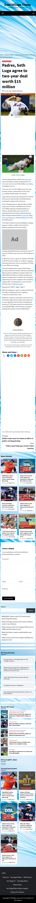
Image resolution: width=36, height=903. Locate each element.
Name (4, 581)
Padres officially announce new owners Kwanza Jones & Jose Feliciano (17, 623)
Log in (4, 873)
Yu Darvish (24, 215)
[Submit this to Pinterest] (18, 355)
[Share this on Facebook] (8, 355)
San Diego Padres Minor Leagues (25, 471)
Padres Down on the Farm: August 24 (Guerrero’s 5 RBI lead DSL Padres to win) (26, 478)
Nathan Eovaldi (17, 284)
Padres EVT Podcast (17, 892)
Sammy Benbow (17, 91)
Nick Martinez (23, 217)
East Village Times (17, 5)
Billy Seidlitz (11, 509)
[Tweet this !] (11, 355)
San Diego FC (12, 749)
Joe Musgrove (10, 217)
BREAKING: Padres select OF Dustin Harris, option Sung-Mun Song (8, 478)
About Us (6, 877)
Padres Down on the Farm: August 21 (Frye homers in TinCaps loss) (26, 533)
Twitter (3, 764)
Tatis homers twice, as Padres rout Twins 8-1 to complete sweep (9, 533)
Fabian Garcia (29, 799)
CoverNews (28, 898)
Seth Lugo (27, 179)
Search (3, 607)
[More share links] (28, 355)
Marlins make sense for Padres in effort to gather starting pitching (17, 438)
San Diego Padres (7, 61)
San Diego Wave (22, 881)
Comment (6, 559)
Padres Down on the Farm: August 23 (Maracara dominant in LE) (27, 506)
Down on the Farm (24, 466)
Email (20, 581)
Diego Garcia (11, 483)
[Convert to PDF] (25, 355)
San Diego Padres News (25, 788)
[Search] (33, 13)
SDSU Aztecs (27, 877)
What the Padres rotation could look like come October (8, 505)
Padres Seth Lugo (9, 431)
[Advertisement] (18, 34)
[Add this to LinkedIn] (15, 355)
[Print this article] (22, 355)
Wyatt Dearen (12, 536)
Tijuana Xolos (17, 885)
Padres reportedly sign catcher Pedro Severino (20, 445)
